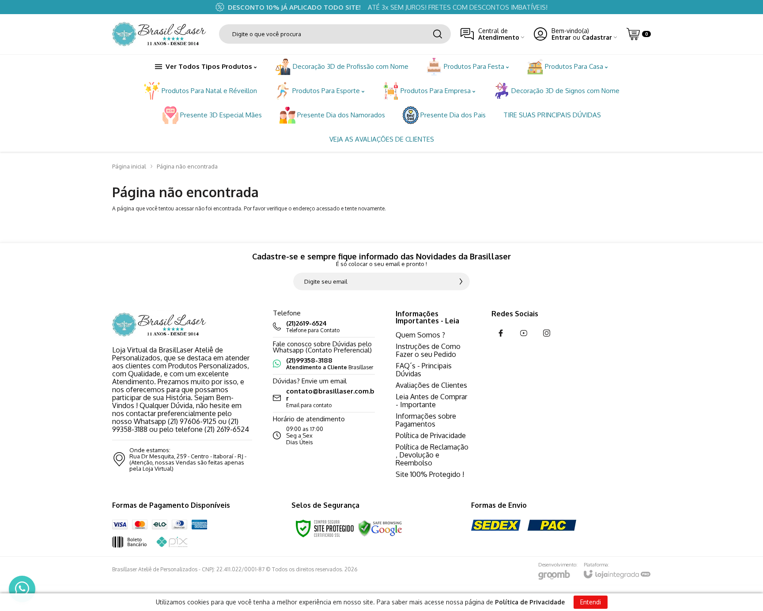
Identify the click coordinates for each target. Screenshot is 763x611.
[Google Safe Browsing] (380, 528)
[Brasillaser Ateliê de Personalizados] (160, 34)
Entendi (590, 602)
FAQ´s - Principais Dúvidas (424, 369)
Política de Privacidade (431, 435)
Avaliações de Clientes (431, 385)
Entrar (561, 37)
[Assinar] (461, 281)
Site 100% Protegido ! (430, 474)
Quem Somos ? (420, 334)
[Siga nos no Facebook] (500, 333)
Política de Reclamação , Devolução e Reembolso (432, 454)
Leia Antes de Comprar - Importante (431, 400)
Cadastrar (597, 37)
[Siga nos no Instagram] (546, 333)
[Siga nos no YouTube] (523, 333)
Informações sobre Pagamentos (426, 420)
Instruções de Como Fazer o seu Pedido (428, 350)
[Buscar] (437, 34)
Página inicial (129, 166)
